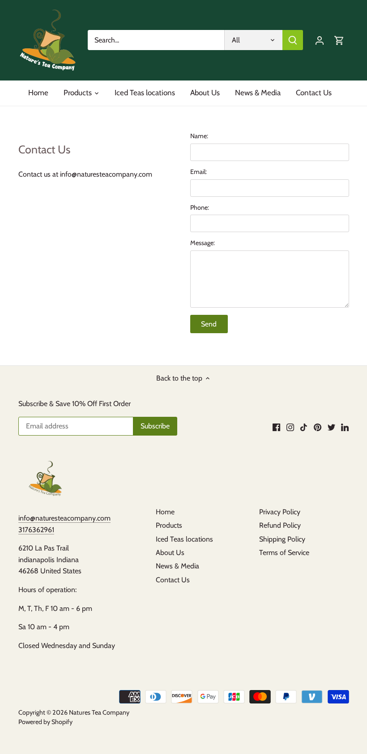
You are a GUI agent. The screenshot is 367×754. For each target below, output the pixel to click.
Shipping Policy (282, 539)
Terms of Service (284, 552)
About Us (170, 552)
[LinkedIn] (345, 427)
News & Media (177, 566)
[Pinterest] (317, 427)
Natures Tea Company (99, 712)
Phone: (199, 208)
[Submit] (292, 40)
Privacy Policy (279, 512)
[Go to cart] (339, 40)
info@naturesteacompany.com (64, 518)
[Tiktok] (303, 427)
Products (169, 525)
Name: (199, 136)
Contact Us (173, 580)
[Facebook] (276, 427)
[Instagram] (290, 427)
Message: (202, 243)
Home (165, 512)
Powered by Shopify (45, 722)
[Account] (319, 40)
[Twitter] (331, 427)
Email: (198, 172)
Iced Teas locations (184, 539)
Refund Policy (280, 525)
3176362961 (36, 529)
